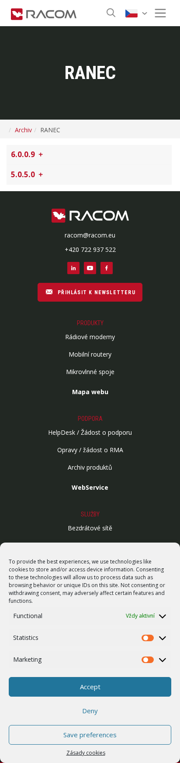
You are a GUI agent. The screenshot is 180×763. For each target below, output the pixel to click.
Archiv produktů (90, 467)
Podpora (90, 418)
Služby (90, 514)
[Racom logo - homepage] (43, 13)
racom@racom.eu (90, 235)
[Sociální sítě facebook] (106, 268)
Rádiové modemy (90, 337)
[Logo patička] (90, 216)
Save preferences (90, 734)
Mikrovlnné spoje (90, 372)
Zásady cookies (85, 752)
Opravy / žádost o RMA (90, 450)
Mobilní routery (90, 354)
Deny (90, 710)
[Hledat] (111, 13)
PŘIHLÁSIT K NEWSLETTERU (95, 292)
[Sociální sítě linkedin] (73, 268)
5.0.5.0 (24, 174)
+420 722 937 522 (90, 249)
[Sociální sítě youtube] (90, 268)
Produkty (90, 323)
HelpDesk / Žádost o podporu (90, 432)
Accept (90, 686)
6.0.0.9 (24, 154)
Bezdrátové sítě (90, 528)
